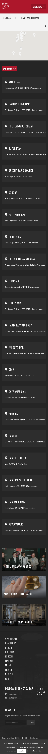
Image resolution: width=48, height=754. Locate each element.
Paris (7, 678)
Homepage (7, 18)
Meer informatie (34, 751)
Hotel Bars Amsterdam (27, 18)
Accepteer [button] (21, 751)
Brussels (9, 652)
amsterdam (37, 6)
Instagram (13, 698)
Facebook (13, 694)
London (9, 656)
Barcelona (10, 643)
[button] (22, 40)
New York (10, 674)
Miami (8, 665)
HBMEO (24, 738)
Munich (9, 669)
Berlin (8, 647)
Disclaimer (34, 738)
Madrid (9, 661)
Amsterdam (11, 638)
